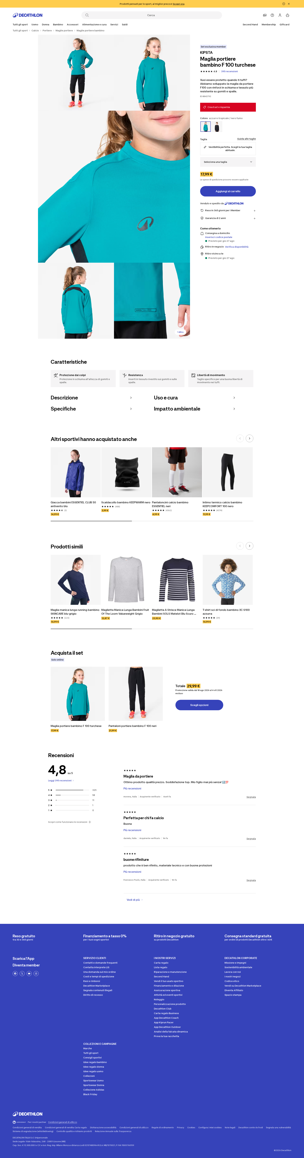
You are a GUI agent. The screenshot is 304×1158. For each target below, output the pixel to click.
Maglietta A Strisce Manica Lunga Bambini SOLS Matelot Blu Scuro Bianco (173, 612)
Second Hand (250, 24)
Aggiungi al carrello (228, 191)
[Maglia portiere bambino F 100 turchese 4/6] (76, 301)
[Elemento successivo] (249, 438)
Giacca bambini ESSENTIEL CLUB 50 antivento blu (74, 504)
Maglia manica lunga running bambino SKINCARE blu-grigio (75, 611)
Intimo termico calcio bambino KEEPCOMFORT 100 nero (223, 504)
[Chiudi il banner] (288, 3)
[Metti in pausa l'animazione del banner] (283, 3)
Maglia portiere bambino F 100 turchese (76, 726)
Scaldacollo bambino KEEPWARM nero (125, 502)
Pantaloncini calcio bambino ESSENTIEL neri (170, 504)
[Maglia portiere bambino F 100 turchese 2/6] (76, 73)
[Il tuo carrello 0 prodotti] (287, 15)
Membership (269, 24)
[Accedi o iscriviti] (280, 15)
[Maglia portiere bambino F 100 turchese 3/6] (114, 187)
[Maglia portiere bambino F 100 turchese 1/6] (152, 73)
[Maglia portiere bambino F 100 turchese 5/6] (152, 301)
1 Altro (180, 332)
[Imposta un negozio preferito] (265, 15)
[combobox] (228, 162)
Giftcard (284, 24)
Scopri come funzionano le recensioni (67, 822)
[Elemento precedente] (240, 438)
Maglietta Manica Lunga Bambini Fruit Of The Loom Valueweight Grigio (125, 611)
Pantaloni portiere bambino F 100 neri (132, 726)
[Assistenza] (272, 15)
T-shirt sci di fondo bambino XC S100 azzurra (226, 611)
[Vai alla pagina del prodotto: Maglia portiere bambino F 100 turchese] (78, 694)
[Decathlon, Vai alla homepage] (27, 15)
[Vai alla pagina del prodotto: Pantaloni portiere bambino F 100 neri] (136, 694)
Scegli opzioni (199, 705)
